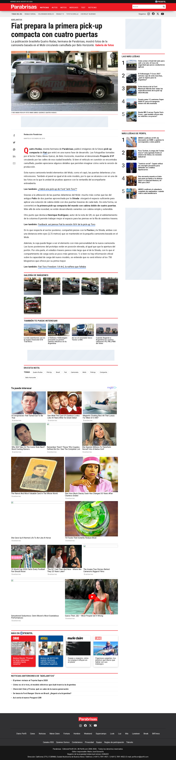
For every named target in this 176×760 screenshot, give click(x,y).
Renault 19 (60, 14)
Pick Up (49, 372)
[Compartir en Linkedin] (14, 156)
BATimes (156, 733)
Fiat (65, 372)
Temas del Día (16, 14)
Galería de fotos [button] (104, 45)
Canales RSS (48, 742)
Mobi (84, 372)
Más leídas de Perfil (134, 133)
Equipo (99, 742)
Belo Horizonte (31, 377)
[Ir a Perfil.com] (160, 2)
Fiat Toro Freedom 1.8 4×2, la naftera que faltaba (62, 266)
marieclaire (78, 639)
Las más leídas (131, 56)
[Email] (14, 163)
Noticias (44, 7)
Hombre (77, 733)
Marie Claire (55, 733)
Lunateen (136, 733)
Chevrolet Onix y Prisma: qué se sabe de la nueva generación (40, 689)
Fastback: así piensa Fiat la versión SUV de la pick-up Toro (66, 224)
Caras (32, 733)
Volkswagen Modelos (46, 14)
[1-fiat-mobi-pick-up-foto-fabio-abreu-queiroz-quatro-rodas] (32, 286)
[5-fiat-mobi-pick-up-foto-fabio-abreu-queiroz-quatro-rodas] (109, 286)
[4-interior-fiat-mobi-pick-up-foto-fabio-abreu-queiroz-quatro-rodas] (90, 286)
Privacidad (89, 742)
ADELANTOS (16, 20)
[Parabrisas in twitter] (158, 13)
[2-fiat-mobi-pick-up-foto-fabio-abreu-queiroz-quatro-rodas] (51, 286)
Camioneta (74, 372)
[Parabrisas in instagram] (149, 13)
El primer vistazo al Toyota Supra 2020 (30, 680)
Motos (63, 7)
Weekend (88, 733)
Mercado (73, 7)
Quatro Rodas (38, 372)
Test (83, 7)
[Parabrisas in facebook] (154, 13)
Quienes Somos (63, 742)
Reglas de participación (114, 742)
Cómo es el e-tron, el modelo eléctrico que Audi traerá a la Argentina (44, 685)
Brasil (58, 372)
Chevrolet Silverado (88, 14)
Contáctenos (77, 742)
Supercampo (101, 733)
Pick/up (93, 372)
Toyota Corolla (72, 14)
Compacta (103, 372)
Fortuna (66, 733)
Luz (119, 733)
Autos (54, 7)
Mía (126, 733)
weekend (105, 639)
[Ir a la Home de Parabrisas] (24, 7)
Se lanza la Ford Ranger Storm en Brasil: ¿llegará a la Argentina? (42, 693)
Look (112, 733)
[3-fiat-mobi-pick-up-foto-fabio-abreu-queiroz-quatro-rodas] (70, 286)
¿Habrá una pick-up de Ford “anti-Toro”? (57, 189)
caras (23, 639)
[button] (113, 56)
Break (146, 733)
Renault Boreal (30, 14)
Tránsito (129, 742)
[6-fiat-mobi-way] (32, 305)
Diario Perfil (21, 733)
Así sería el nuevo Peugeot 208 (27, 698)
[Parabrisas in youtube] (163, 14)
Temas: (27, 372)
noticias (51, 639)
